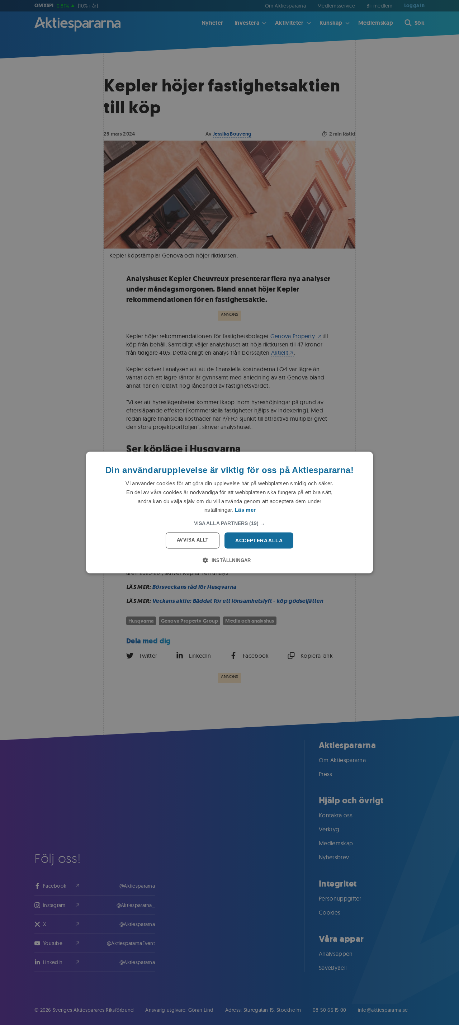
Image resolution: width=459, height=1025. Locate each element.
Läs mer (245, 510)
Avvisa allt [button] (192, 540)
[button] (229, 523)
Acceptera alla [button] (259, 540)
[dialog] (229, 512)
